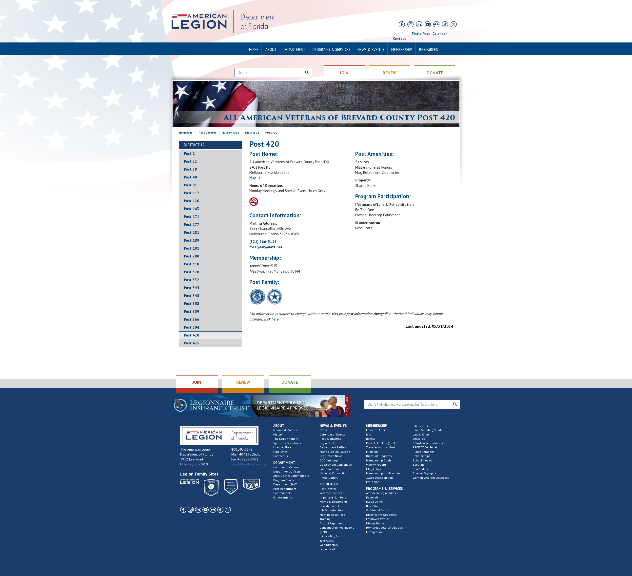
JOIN (344, 73)
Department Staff (285, 484)
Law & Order (421, 434)
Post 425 (191, 343)
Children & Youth (377, 510)
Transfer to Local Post (380, 447)
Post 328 (191, 272)
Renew (370, 438)
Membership (401, 49)
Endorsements (283, 497)
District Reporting (331, 523)
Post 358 (191, 303)
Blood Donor (374, 501)
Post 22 (190, 161)
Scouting (419, 464)
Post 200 (191, 256)
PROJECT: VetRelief (425, 447)
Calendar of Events (332, 434)
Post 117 (191, 193)
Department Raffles (333, 447)
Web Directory (329, 545)
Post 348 (191, 295)
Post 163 (191, 208)
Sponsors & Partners (287, 443)
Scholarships (421, 456)
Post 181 (191, 232)
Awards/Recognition (379, 477)
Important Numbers (333, 497)
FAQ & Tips (373, 469)
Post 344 (191, 287)
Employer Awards (378, 519)
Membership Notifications (383, 473)
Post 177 (191, 224)
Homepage (185, 132)
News (323, 430)
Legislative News (331, 456)
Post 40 (190, 177)
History (278, 434)
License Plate (282, 447)
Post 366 (191, 319)
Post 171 (191, 216)
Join (368, 434)
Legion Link (327, 443)
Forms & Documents (334, 501)
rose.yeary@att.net (265, 247)
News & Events (370, 49)
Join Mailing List (330, 536)
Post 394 (191, 327)
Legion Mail (327, 549)
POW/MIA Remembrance (429, 443)
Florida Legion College (335, 452)
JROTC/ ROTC (421, 426)
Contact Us (280, 456)
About (271, 49)
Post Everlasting (330, 438)
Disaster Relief (329, 506)
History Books (375, 523)
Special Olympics (424, 473)
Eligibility (372, 452)
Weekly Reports (376, 464)
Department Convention (336, 464)
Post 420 (191, 335)
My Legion (372, 482)
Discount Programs (379, 456)
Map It (254, 177)
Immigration (374, 532)
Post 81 (190, 185)
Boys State (373, 506)
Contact (399, 38)
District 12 (252, 132)
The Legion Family (285, 438)
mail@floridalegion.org (248, 464)
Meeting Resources (332, 514)
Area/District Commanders (291, 475)
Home (253, 49)
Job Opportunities (331, 510)
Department (295, 49)
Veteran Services (331, 493)
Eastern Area (230, 132)
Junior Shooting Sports (428, 430)
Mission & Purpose (285, 430)
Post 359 (191, 311)
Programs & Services (332, 49)
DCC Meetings (329, 460)
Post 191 (191, 248)
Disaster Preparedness (381, 514)
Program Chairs (283, 480)
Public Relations (423, 452)
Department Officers (287, 471)
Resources (428, 49)
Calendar (440, 33)
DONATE (435, 73)
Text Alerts (327, 540)
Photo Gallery (329, 477)
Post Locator (207, 132)
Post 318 (191, 264)
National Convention (333, 473)
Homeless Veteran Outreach (385, 527)
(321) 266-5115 (262, 241)
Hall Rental (280, 452)
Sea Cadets (420, 469)
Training (325, 519)
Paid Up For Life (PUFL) (381, 443)
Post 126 (191, 201)
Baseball (372, 497)
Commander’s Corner (287, 467)
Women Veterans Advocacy (431, 477)
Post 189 (191, 240)
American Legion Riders (382, 493)
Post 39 (190, 169)
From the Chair (376, 430)
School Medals (423, 460)
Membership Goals (379, 460)
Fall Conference (330, 469)
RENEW (390, 73)
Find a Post (421, 33)
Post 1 (189, 153)
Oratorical (419, 438)
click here (271, 319)
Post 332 (191, 280)
